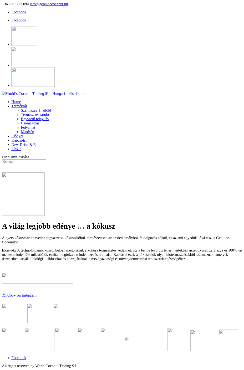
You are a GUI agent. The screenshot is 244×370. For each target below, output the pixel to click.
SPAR (16, 149)
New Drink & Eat (24, 145)
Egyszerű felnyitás (35, 119)
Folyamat (28, 127)
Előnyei (17, 136)
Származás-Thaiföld (36, 110)
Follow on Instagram (20, 295)
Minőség (27, 132)
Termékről (19, 106)
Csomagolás (30, 123)
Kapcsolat (18, 140)
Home (16, 102)
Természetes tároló (35, 115)
